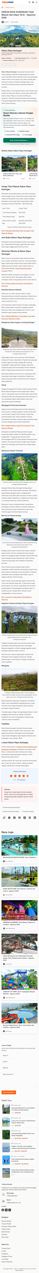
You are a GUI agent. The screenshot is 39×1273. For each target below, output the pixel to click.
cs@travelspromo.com (14, 1202)
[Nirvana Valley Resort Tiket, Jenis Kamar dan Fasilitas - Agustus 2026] (19, 1013)
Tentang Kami (6, 1248)
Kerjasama (5, 1254)
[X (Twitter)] (24, 817)
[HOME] (2, 7)
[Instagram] (9, 1210)
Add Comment (8, 1074)
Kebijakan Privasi (7, 1256)
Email (5, 1062)
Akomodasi (5, 1237)
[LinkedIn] (34, 817)
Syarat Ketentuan (7, 1262)
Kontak (4, 1251)
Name (5, 1055)
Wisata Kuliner (6, 1229)
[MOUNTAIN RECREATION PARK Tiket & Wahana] (19, 845)
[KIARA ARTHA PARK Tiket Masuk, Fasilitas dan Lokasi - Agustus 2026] (19, 877)
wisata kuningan (28, 811)
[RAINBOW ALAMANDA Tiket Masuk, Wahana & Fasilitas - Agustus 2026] (19, 910)
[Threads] (14, 817)
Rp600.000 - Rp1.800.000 (21, 1164)
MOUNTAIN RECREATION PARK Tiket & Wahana (19, 857)
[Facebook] (19, 817)
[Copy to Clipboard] (4, 817)
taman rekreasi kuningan (11, 811)
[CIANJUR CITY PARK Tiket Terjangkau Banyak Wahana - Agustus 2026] (19, 979)
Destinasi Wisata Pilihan (9, 1226)
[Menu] (36, 2)
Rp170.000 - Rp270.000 (21, 1138)
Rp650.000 (18, 1112)
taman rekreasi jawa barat (11, 807)
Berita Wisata (6, 1232)
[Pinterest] (29, 817)
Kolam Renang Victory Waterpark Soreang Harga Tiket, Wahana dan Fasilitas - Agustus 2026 (18, 958)
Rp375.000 (18, 1125)
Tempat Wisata (6, 1224)
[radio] (11, 776)
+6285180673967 (12, 1196)
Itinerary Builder (6, 1221)
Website (5, 1068)
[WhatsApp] (9, 817)
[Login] (33, 2)
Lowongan (5, 1259)
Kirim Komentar (8, 1092)
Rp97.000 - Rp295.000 (21, 1151)
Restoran (4, 1234)
